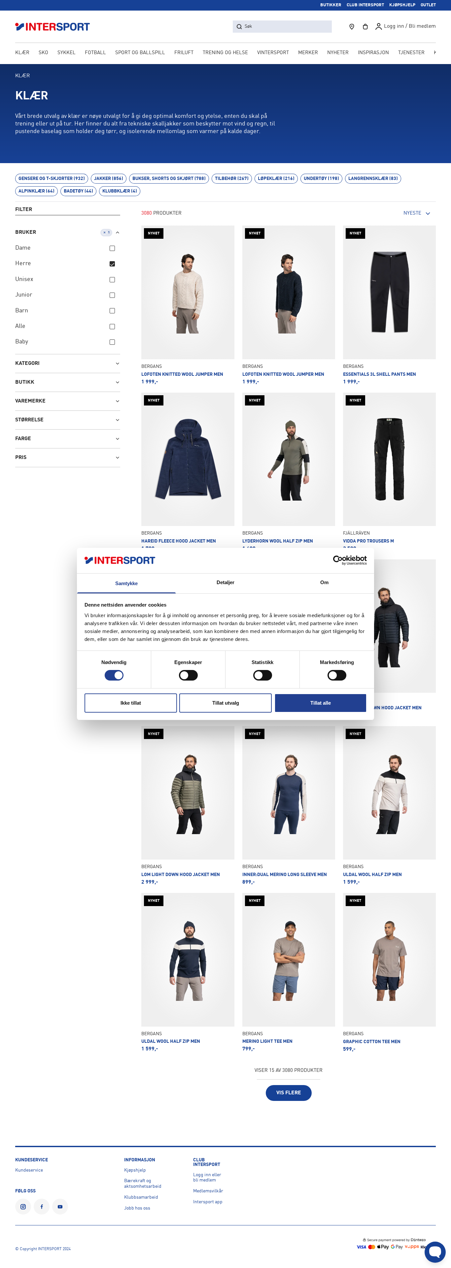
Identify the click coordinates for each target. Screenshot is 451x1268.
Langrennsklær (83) (373, 178)
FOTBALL (95, 53)
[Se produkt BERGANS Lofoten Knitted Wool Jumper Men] (187, 305)
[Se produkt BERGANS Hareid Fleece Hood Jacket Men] (187, 472)
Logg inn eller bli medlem (207, 1178)
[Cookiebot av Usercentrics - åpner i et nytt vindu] (338, 560)
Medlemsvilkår (208, 1191)
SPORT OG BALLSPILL (140, 53)
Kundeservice (29, 1170)
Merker (308, 53)
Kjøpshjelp (135, 1170)
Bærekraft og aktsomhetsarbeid (142, 1184)
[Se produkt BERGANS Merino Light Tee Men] (288, 972)
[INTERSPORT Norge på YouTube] (60, 1207)
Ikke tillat (131, 703)
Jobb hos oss (137, 1208)
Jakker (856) (108, 178)
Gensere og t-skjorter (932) (51, 178)
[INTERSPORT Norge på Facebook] (42, 1207)
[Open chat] (435, 1252)
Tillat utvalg (225, 703)
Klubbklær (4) (119, 191)
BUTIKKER (330, 5)
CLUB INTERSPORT (365, 5)
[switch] (188, 675)
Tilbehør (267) (232, 178)
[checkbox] (112, 248)
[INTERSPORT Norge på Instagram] (23, 1207)
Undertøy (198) (321, 178)
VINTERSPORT (273, 53)
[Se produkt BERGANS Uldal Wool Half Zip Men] (389, 805)
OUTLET (428, 5)
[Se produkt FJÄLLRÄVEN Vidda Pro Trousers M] (389, 472)
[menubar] (225, 53)
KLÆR (22, 53)
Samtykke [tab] (126, 583)
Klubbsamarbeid (141, 1197)
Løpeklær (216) (276, 178)
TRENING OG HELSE (225, 53)
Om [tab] (324, 582)
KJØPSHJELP (402, 5)
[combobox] (399, 213)
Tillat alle (320, 703)
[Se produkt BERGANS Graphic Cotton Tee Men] (389, 972)
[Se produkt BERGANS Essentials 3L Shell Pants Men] (389, 305)
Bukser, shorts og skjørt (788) (169, 178)
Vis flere (288, 1093)
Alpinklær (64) (36, 191)
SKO (43, 53)
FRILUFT (183, 53)
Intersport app (208, 1202)
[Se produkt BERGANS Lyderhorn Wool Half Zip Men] (288, 472)
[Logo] (56, 26)
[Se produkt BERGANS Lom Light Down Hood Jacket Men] (389, 638)
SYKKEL (66, 53)
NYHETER (338, 53)
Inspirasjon (373, 53)
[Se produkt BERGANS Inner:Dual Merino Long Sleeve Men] (288, 805)
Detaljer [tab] (226, 582)
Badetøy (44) (78, 191)
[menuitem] (411, 53)
